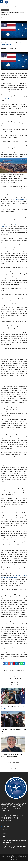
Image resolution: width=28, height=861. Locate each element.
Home (2, 6)
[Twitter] (14, 860)
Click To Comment (14, 768)
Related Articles (13, 682)
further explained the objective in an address (16, 269)
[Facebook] (11, 860)
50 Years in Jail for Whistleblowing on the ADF (14, 670)
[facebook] (4, 663)
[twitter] (6, 663)
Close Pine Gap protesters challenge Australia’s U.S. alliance (14, 730)
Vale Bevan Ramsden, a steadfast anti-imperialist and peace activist (11, 755)
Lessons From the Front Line (14, 677)
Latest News (7, 6)
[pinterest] (14, 663)
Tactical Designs (14, 857)
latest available (6, 98)
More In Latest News (13, 684)
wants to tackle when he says (19, 199)
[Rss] (16, 860)
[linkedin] (16, 663)
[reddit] (11, 663)
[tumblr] (19, 663)
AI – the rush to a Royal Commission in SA (12, 706)
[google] (9, 663)
